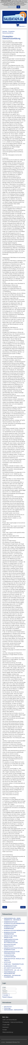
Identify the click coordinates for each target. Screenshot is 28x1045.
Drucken (23, 907)
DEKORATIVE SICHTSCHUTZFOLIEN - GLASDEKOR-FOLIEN (13, 948)
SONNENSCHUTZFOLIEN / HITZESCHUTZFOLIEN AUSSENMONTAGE (11, 927)
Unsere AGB (5, 1025)
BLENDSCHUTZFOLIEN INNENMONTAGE (14, 930)
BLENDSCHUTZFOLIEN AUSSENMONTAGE (10, 933)
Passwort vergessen (7, 997)
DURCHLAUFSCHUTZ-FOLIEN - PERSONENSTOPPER (12, 952)
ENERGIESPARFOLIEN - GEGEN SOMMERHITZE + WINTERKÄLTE (12, 919)
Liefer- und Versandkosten (9, 1020)
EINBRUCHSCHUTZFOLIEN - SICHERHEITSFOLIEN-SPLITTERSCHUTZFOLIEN (11, 941)
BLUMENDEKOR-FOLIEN (10, 966)
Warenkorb (22, 26)
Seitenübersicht (8, 1006)
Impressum (5, 1027)
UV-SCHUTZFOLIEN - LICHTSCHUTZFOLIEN (10, 955)
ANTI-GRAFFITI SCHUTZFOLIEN (12, 968)
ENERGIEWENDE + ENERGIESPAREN (13, 1010)
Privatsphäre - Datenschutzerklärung (12, 1022)
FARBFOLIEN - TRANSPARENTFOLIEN (14, 964)
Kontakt (4, 1030)
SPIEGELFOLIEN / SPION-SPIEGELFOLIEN (10, 936)
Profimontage (7, 1008)
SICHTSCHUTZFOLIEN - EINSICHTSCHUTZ (10, 945)
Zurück (4, 907)
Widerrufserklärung (7, 1032)
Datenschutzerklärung (12, 7)
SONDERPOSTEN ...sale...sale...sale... (13, 970)
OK (18, 7)
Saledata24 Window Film (13, 1042)
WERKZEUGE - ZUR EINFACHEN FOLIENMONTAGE (12, 976)
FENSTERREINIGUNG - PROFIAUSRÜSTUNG (10, 972)
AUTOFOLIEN (7, 962)
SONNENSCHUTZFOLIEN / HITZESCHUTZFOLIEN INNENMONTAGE (14, 922)
